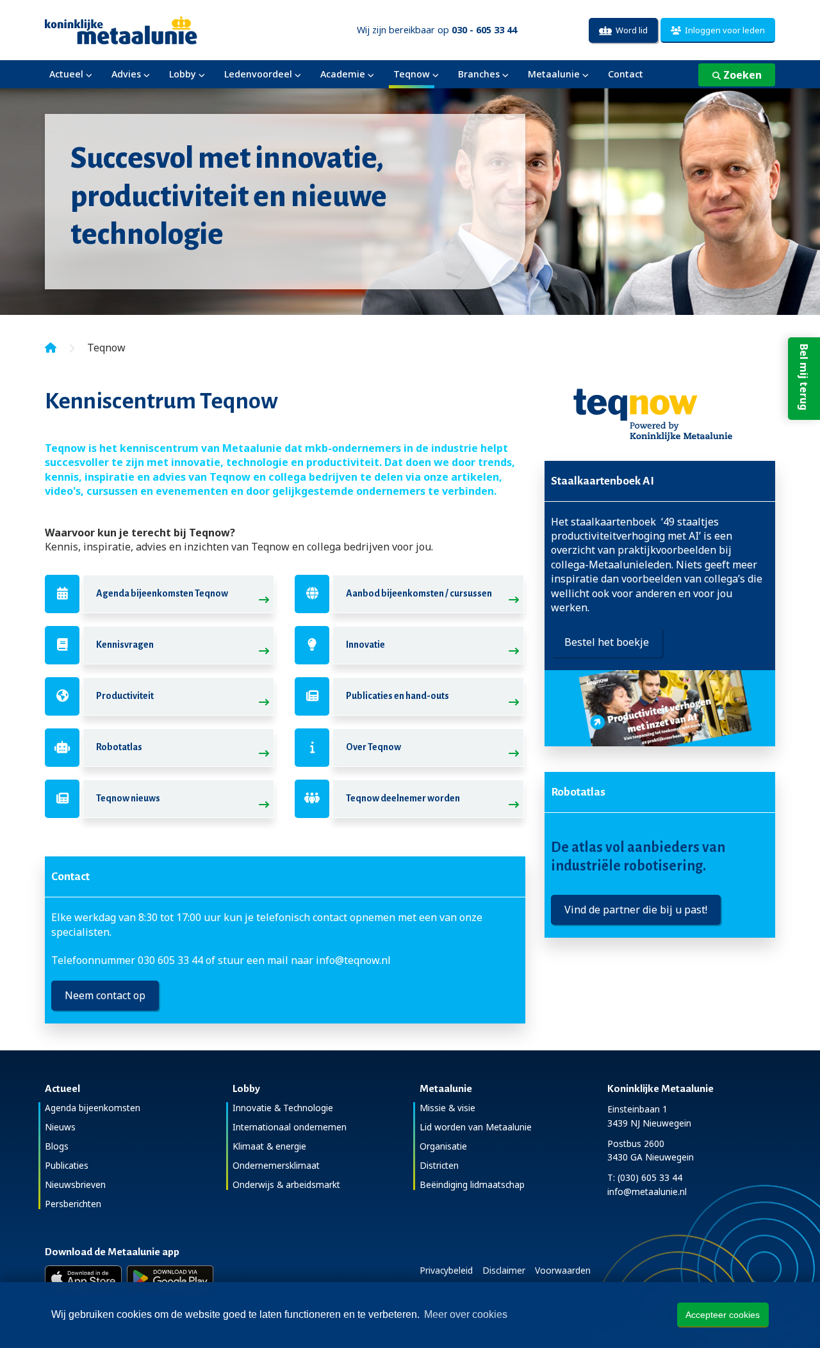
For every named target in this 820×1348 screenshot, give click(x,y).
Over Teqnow (373, 747)
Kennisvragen (125, 644)
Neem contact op (105, 995)
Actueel (66, 74)
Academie (342, 74)
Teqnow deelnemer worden (403, 798)
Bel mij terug (804, 377)
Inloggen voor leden (723, 30)
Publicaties (66, 1165)
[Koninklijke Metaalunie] (157, 29)
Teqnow (411, 74)
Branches (479, 74)
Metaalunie (554, 74)
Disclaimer (503, 1270)
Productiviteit (125, 696)
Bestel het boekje (606, 642)
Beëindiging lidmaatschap (472, 1184)
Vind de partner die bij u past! (635, 910)
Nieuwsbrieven (75, 1184)
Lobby (182, 74)
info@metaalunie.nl (647, 1191)
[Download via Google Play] (170, 1278)
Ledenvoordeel (258, 74)
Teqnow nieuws (128, 798)
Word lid (630, 30)
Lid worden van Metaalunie (476, 1127)
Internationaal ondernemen (290, 1127)
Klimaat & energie (269, 1146)
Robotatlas (119, 747)
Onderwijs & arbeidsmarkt (286, 1184)
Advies (126, 74)
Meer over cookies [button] (465, 1314)
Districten (439, 1165)
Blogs (57, 1146)
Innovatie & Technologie (283, 1108)
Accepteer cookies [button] (722, 1315)
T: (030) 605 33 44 (644, 1177)
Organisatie (443, 1146)
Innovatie (365, 644)
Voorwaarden (563, 1270)
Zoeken (741, 75)
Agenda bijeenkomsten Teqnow (162, 593)
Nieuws (60, 1127)
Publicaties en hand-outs (397, 696)
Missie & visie (447, 1108)
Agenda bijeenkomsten (92, 1108)
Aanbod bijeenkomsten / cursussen (419, 593)
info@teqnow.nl (353, 960)
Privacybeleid (446, 1270)
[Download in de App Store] (83, 1278)
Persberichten (73, 1204)
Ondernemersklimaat (276, 1165)
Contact (625, 74)
